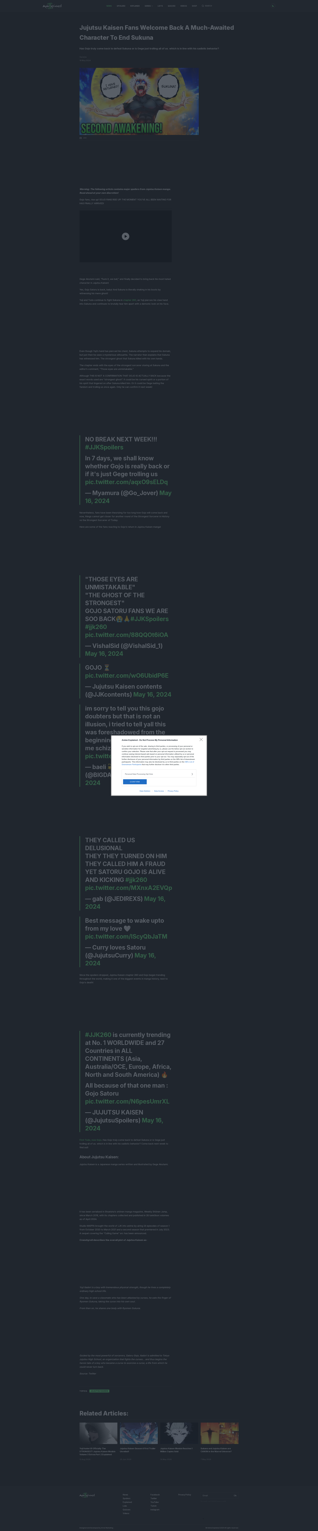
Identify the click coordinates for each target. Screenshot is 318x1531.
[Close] (202, 740)
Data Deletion (145, 791)
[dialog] (159, 765)
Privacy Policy (173, 791)
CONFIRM (135, 782)
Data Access (159, 791)
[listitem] (159, 774)
